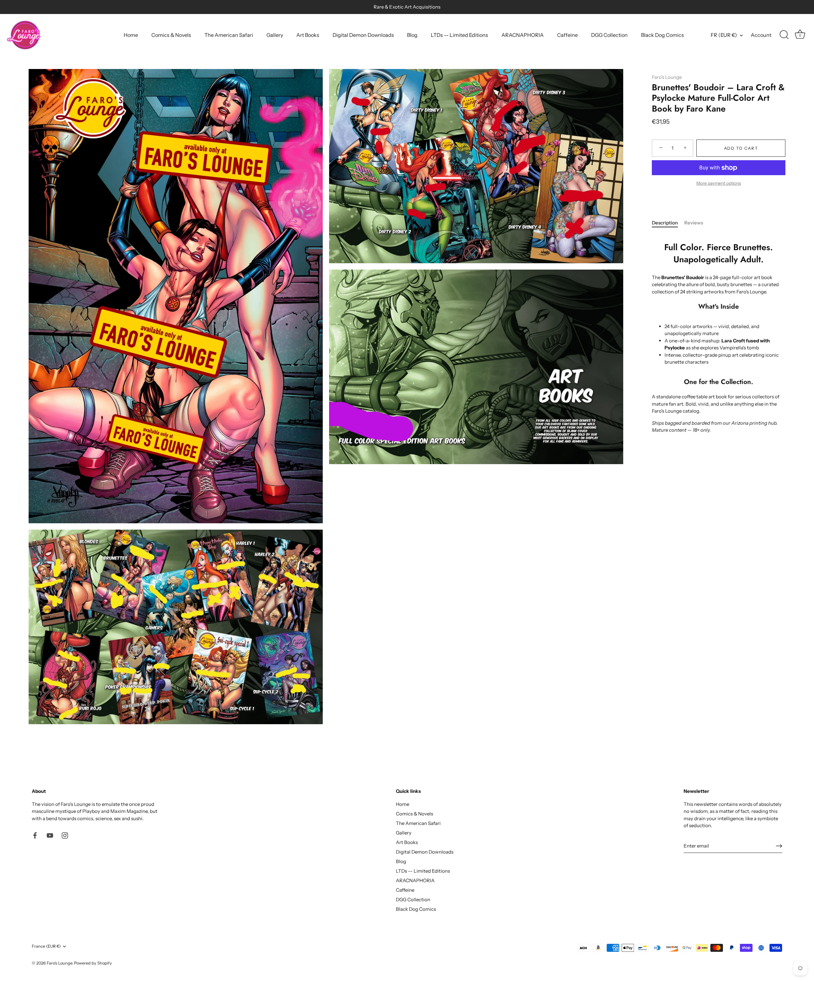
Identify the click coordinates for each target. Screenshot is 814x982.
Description (665, 223)
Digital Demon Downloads (363, 35)
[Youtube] (50, 835)
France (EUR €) (46, 946)
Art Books (307, 35)
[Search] (784, 35)
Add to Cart (741, 148)
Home (131, 35)
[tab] (668, 223)
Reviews (693, 223)
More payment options (718, 183)
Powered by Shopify (93, 963)
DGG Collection (609, 35)
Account (761, 35)
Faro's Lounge (667, 77)
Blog (412, 35)
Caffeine (567, 35)
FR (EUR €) (724, 35)
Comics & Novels (171, 35)
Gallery (274, 35)
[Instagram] (65, 835)
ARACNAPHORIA (522, 35)
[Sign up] (779, 846)
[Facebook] (35, 835)
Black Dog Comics (662, 35)
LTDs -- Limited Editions (459, 35)
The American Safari (228, 35)
